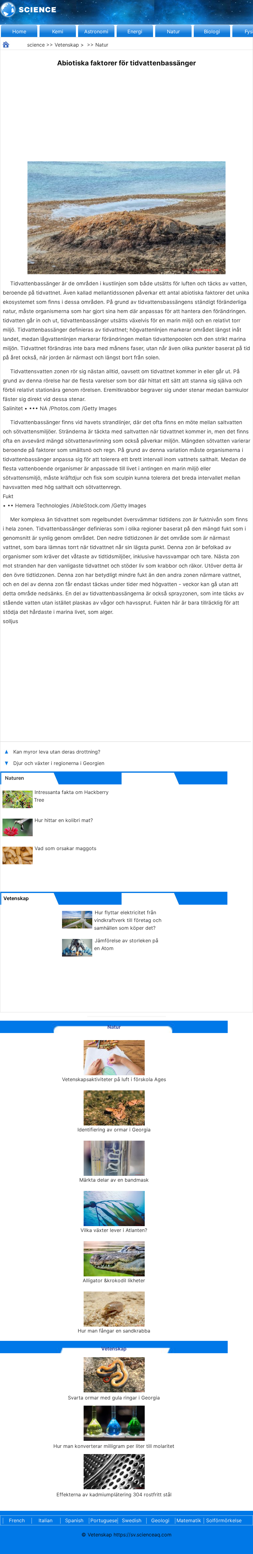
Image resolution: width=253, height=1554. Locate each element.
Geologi (160, 1520)
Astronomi (96, 31)
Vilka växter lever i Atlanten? (114, 1230)
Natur (173, 31)
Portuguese (102, 1520)
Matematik (188, 1520)
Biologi (212, 31)
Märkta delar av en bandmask (114, 1180)
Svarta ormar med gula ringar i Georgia (114, 1398)
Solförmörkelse (224, 1520)
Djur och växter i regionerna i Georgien (58, 763)
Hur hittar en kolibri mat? (64, 820)
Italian (45, 1520)
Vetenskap (67, 45)
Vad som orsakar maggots (65, 848)
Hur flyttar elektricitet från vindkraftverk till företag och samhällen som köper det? (127, 920)
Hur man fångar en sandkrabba (114, 1331)
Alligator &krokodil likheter (114, 1280)
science (36, 45)
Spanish (74, 1520)
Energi (134, 31)
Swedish (131, 1520)
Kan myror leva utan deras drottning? (57, 752)
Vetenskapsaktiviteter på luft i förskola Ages (114, 1079)
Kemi (57, 31)
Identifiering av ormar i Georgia (114, 1129)
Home (19, 31)
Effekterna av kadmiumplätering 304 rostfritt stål (114, 1494)
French (17, 1520)
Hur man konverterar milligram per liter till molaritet (113, 1446)
